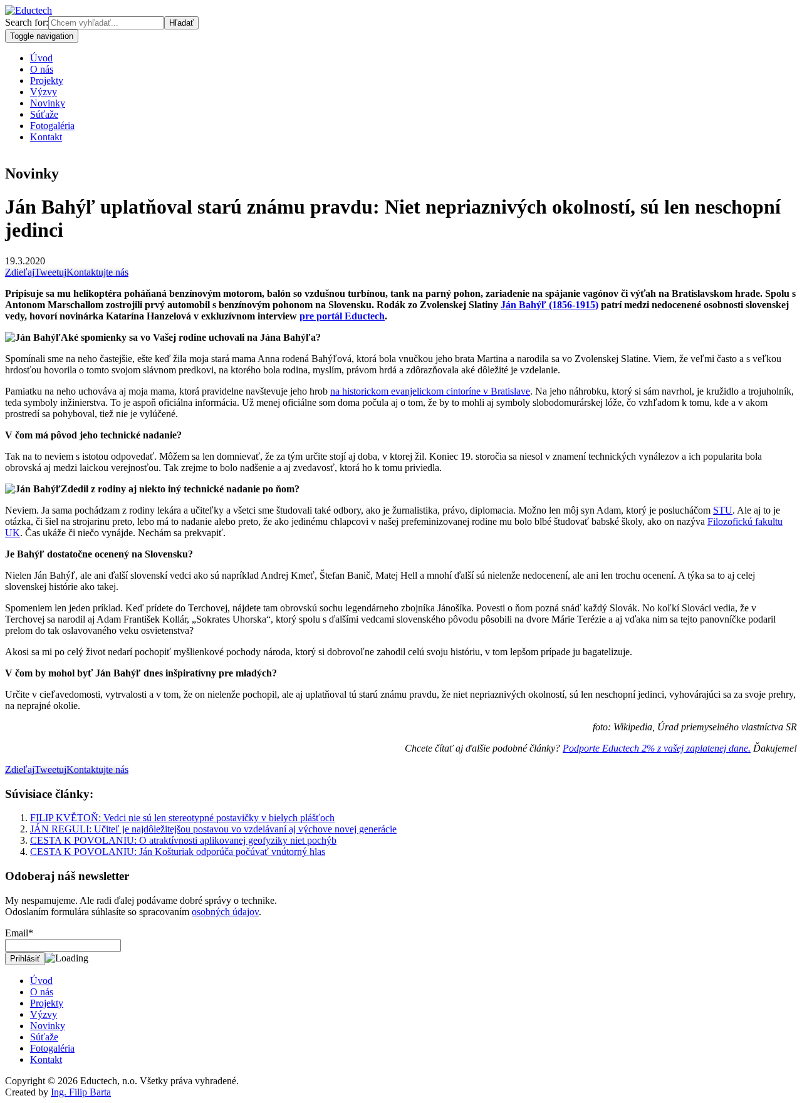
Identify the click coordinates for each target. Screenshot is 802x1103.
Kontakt (46, 137)
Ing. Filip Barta (81, 1092)
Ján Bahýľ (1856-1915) (549, 304)
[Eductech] (28, 10)
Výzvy (43, 91)
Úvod (41, 58)
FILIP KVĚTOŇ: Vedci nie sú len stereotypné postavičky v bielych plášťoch (182, 817)
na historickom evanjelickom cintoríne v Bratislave (430, 391)
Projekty (46, 80)
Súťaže (44, 114)
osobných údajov (225, 911)
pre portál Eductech (342, 316)
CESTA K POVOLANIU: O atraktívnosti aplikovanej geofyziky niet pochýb (183, 840)
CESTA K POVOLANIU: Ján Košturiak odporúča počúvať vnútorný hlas (177, 851)
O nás (41, 69)
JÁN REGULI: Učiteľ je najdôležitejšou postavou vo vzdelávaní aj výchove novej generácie (213, 829)
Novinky (47, 103)
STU (722, 510)
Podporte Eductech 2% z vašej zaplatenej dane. (657, 748)
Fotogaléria (52, 125)
